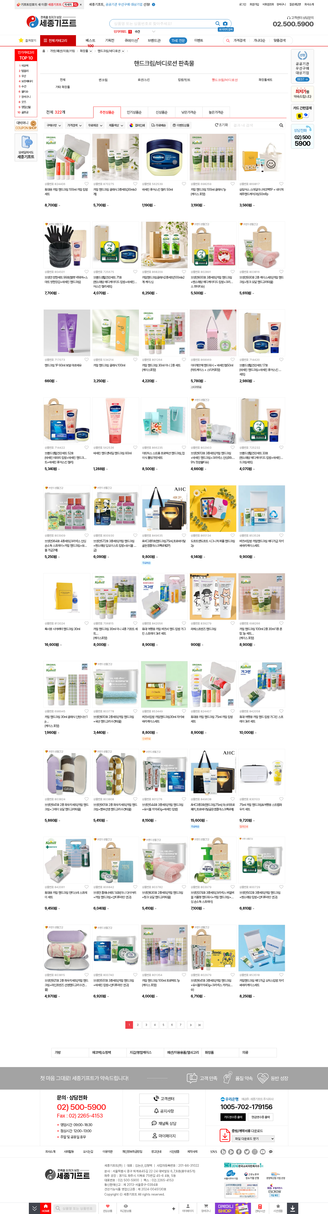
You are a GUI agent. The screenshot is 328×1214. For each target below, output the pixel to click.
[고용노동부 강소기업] (252, 1175)
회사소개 (309, 4)
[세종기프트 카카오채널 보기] (270, 1152)
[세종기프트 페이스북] (238, 1152)
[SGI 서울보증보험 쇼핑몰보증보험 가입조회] (241, 1190)
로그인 (242, 4)
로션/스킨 (144, 80)
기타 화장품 (62, 87)
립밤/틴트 (184, 80)
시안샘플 (174, 1151)
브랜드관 (154, 40)
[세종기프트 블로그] (222, 1152)
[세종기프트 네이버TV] (230, 1152)
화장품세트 (265, 80)
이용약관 (107, 1151)
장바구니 (281, 4)
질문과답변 (295, 4)
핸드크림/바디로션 (225, 80)
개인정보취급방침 (132, 1151)
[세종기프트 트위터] (246, 1152)
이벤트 (198, 40)
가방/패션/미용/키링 (62, 51)
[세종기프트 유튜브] (262, 1152)
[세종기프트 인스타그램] (254, 1152)
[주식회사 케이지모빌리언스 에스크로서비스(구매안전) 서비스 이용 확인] (275, 1190)
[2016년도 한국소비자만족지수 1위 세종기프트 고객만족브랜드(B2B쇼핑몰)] (245, 1164)
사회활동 (69, 1151)
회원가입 (254, 4)
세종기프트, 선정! (120, 4)
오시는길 (88, 1151)
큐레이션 (131, 40)
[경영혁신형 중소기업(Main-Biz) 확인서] (275, 1175)
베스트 (90, 43)
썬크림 (103, 80)
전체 (62, 80)
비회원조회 (268, 4)
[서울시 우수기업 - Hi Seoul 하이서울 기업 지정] (231, 1174)
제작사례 (192, 1151)
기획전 (109, 40)
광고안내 (156, 1151)
